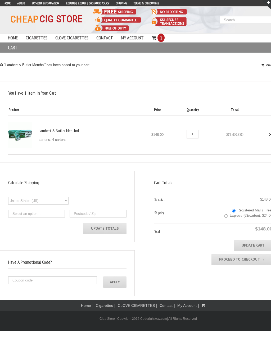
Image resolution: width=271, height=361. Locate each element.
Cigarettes (104, 305)
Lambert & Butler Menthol (59, 130)
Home (86, 305)
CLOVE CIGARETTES (136, 305)
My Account (187, 305)
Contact (166, 305)
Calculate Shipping (23, 182)
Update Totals (105, 228)
